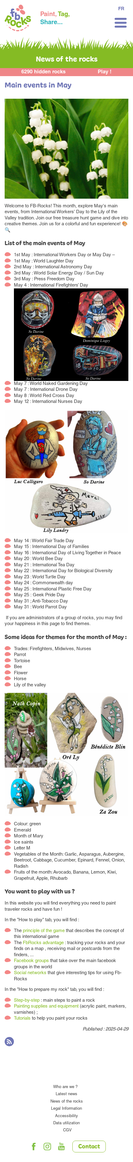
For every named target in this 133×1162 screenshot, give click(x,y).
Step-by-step (27, 1000)
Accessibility (66, 1116)
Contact (89, 1147)
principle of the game (44, 931)
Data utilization (66, 1123)
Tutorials (22, 1018)
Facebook (34, 1146)
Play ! (105, 72)
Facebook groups (31, 961)
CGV (67, 1131)
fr (121, 9)
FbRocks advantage (43, 943)
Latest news (66, 1094)
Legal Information (66, 1109)
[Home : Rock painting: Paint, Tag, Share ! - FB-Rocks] (18, 19)
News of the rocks (66, 1102)
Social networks (31, 973)
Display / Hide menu (120, 23)
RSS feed (9, 1041)
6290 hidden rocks (43, 72)
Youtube (61, 1146)
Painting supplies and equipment (46, 1006)
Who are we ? (65, 1087)
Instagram (47, 1146)
